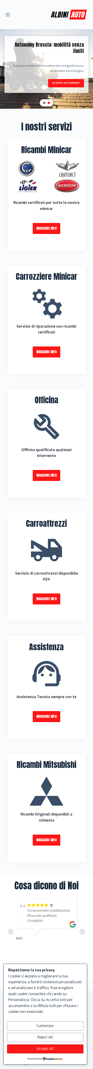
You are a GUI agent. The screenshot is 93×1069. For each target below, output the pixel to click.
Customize (45, 1025)
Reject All (45, 1037)
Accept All (45, 1048)
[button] (44, 103)
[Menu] (8, 15)
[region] (46, 69)
